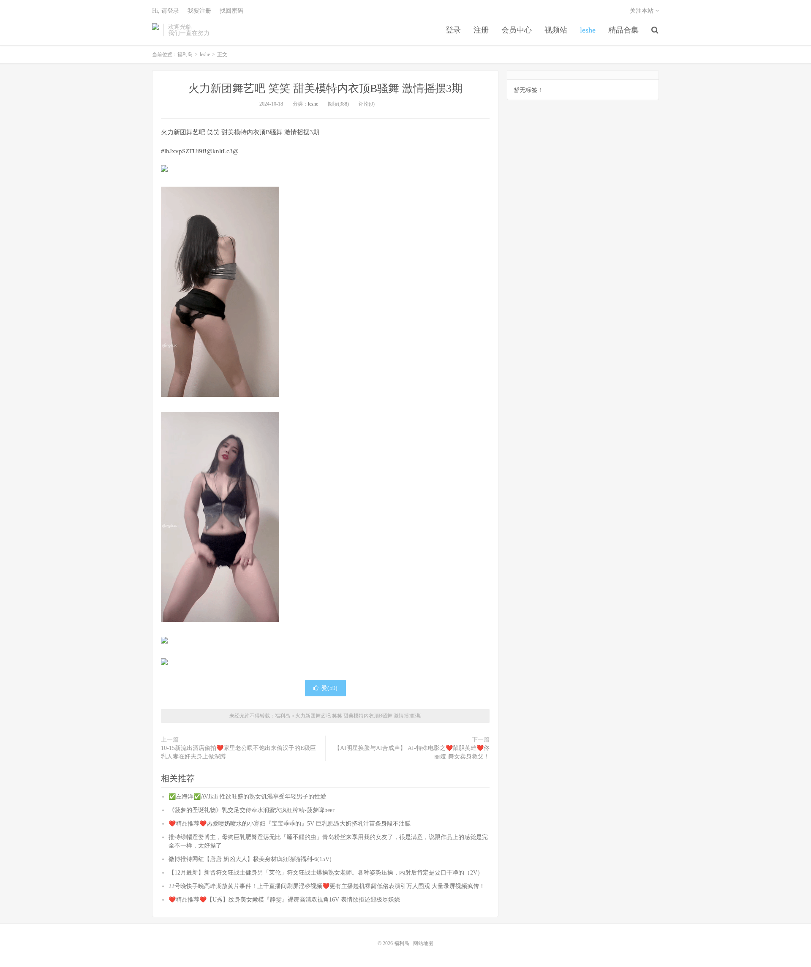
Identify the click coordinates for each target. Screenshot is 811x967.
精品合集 (623, 30)
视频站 (555, 30)
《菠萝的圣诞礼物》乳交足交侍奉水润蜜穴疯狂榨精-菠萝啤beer (252, 810)
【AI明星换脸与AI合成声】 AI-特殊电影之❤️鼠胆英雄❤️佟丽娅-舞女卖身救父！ (412, 752)
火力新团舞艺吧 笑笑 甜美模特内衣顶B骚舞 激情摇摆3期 (325, 88)
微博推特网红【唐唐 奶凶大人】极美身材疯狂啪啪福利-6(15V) (250, 859)
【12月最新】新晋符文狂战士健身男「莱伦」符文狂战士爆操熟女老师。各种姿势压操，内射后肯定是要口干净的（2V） (326, 872)
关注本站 (642, 11)
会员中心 (516, 30)
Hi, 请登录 (165, 11)
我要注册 (199, 11)
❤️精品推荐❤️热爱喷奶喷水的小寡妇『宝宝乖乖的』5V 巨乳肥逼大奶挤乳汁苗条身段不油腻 (290, 823)
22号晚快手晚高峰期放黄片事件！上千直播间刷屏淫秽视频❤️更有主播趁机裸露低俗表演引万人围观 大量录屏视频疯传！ (327, 886)
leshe (588, 30)
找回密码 (231, 11)
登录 (453, 30)
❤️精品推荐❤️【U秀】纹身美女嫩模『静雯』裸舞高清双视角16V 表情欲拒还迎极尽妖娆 (284, 899)
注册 (481, 30)
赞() (329, 688)
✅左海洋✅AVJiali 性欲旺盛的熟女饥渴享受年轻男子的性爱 (247, 796)
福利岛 (155, 30)
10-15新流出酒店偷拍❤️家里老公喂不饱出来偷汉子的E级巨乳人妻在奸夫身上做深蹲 (238, 752)
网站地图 (423, 943)
